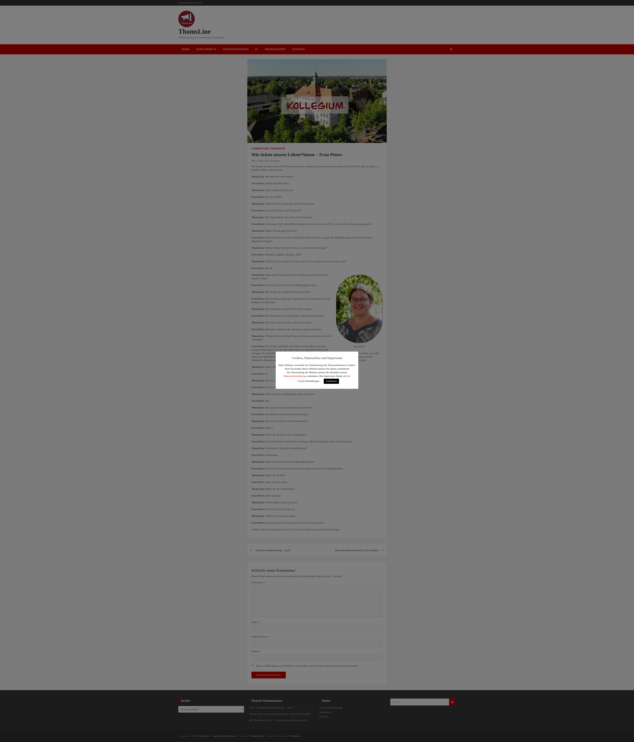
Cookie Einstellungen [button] (309, 381)
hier (349, 376)
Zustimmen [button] (331, 381)
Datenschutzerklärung (294, 376)
